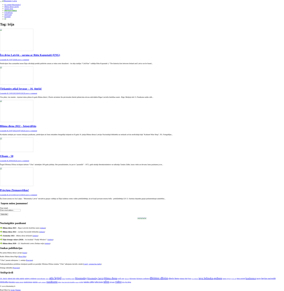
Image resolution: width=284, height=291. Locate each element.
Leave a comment (23, 60)
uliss (106, 281)
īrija (123, 282)
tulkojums (99, 282)
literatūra (12, 282)
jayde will (233, 278)
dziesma (132, 278)
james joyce (227, 278)
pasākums (52, 281)
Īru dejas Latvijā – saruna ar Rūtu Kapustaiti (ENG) (30, 55)
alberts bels (12, 278)
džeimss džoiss (159, 278)
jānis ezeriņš (241, 278)
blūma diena (110, 278)
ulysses (112, 282)
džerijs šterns (174, 278)
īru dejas (128, 282)
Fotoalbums (8, 13)
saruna (77, 282)
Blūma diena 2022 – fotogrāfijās (18, 126)
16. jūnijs (3, 278)
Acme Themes (15, 290)
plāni (59, 282)
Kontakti (7, 17)
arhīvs (47, 278)
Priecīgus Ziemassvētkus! (14, 190)
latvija (258, 278)
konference (251, 278)
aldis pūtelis (20, 278)
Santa (25, 253)
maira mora (19, 282)
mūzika (35, 282)
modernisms (28, 282)
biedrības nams (70, 278)
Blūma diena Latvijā (11, 7)
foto (189, 278)
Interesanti (8, 15)
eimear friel (184, 278)
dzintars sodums (142, 278)
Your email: (4, 208)
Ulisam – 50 (6, 156)
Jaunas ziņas (8, 9)
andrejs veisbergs (31, 278)
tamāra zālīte (89, 282)
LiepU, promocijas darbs (92, 264)
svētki (81, 282)
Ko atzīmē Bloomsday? (12, 5)
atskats (42, 228)
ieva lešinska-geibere (210, 278)
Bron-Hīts (22, 256)
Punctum (29, 260)
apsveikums (41, 278)
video (118, 281)
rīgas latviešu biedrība (68, 282)
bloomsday (81, 278)
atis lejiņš (55, 278)
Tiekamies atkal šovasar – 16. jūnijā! (21, 88)
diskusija (127, 278)
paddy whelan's (42, 282)
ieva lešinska (195, 278)
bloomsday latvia (95, 278)
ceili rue (121, 278)
